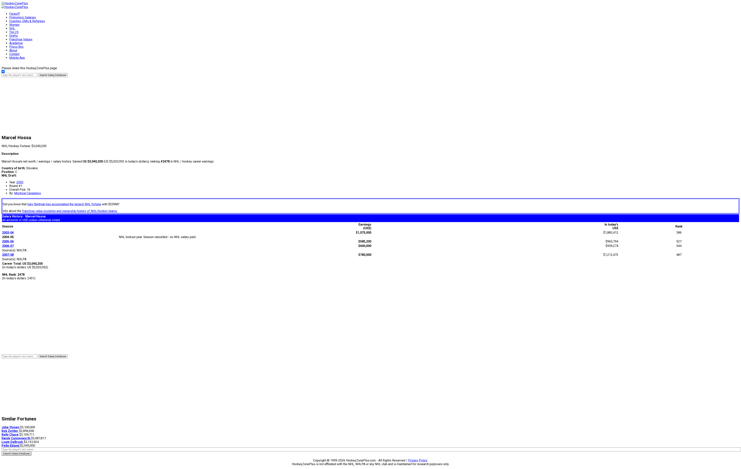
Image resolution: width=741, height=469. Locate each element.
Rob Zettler (10, 431)
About (13, 50)
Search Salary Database (53, 75)
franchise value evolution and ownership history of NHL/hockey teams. (70, 211)
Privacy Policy (417, 460)
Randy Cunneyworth (16, 438)
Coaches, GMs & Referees (27, 21)
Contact (14, 54)
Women (14, 25)
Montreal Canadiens (27, 193)
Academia (16, 43)
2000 (19, 182)
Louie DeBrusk (13, 442)
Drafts (13, 36)
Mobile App (17, 58)
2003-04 (8, 232)
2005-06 (8, 241)
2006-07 (8, 246)
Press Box (16, 47)
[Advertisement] (370, 104)
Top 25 (14, 32)
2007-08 (8, 255)
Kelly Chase (10, 434)
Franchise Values (20, 39)
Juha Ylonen (11, 427)
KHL (12, 28)
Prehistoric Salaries (22, 17)
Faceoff (14, 14)
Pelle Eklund (11, 445)
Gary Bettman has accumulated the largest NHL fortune (64, 204)
